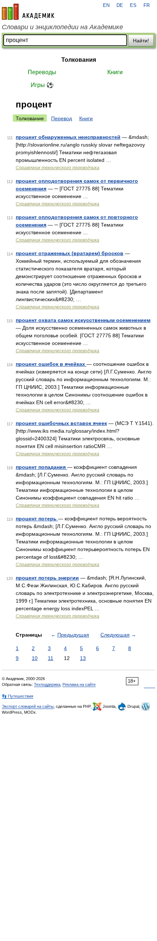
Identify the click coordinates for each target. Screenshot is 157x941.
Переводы (42, 72)
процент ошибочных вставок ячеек (61, 423)
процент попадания (41, 467)
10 (35, 658)
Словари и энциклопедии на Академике (62, 27)
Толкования (78, 60)
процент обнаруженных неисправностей (68, 137)
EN (106, 5)
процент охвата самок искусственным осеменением (83, 320)
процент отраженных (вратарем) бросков (69, 253)
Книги (115, 72)
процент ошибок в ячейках (51, 364)
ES (133, 5)
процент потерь (37, 518)
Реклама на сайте (79, 684)
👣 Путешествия (17, 696)
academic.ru (28, 12)
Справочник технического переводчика (57, 167)
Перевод (61, 118)
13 (83, 658)
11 (50, 658)
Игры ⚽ (42, 85)
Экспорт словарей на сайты (28, 706)
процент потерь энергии (47, 578)
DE (119, 5)
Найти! (141, 40)
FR (146, 5)
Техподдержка (47, 684)
